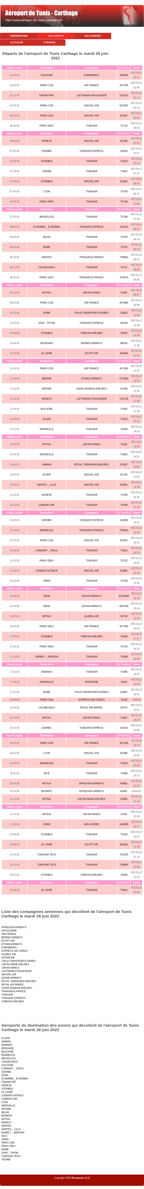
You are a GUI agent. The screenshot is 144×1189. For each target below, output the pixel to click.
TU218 (124, 834)
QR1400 (123, 606)
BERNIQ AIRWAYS (91, 343)
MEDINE (47, 378)
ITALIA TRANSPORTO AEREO (91, 312)
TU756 (124, 237)
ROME (46, 247)
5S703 (123, 616)
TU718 (124, 201)
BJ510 (123, 115)
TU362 (124, 409)
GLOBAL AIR (91, 616)
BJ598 (123, 753)
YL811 (124, 444)
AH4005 (124, 824)
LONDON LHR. (47, 505)
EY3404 (124, 378)
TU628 (124, 763)
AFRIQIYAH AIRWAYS (91, 783)
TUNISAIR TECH (46, 854)
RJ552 (123, 464)
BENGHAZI (46, 343)
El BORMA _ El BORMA (46, 226)
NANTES (47, 257)
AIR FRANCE (91, 85)
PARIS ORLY (47, 125)
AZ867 (124, 692)
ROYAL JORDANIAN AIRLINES (91, 464)
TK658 (124, 874)
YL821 (123, 717)
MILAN (46, 237)
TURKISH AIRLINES (91, 333)
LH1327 (124, 95)
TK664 (124, 636)
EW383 (124, 75)
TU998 (124, 773)
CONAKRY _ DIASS (47, 550)
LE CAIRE (46, 353)
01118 (124, 682)
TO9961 (124, 257)
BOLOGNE (47, 409)
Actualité (16, 42)
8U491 (123, 791)
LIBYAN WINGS (91, 292)
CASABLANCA (46, 267)
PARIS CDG (46, 85)
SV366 (124, 388)
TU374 (124, 419)
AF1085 (124, 302)
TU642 (124, 171)
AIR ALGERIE (91, 824)
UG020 (124, 323)
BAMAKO (46, 671)
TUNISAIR (91, 125)
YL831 (123, 814)
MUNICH (47, 398)
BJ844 (123, 570)
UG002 (124, 151)
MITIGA (46, 292)
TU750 (124, 191)
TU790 (124, 505)
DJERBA (47, 151)
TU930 (124, 429)
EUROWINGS (91, 75)
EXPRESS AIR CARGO (92, 699)
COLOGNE (47, 75)
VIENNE (46, 171)
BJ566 (123, 484)
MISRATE (46, 791)
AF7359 (124, 626)
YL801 (123, 292)
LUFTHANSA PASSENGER (91, 95)
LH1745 (124, 398)
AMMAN (46, 464)
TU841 (124, 550)
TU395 (124, 671)
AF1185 (124, 743)
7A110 (124, 699)
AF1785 (124, 85)
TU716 (124, 125)
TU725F (124, 854)
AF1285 (124, 368)
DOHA (46, 596)
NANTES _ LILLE (46, 484)
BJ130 (123, 474)
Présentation (19, 36)
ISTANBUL (47, 161)
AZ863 (124, 312)
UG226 (124, 226)
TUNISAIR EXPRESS (92, 151)
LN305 (123, 799)
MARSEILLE (47, 429)
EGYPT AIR (91, 353)
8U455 (123, 783)
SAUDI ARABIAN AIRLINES (91, 388)
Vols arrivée (92, 36)
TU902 (124, 454)
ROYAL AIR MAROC (91, 707)
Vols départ (56, 36)
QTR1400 (124, 596)
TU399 (124, 656)
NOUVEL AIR (91, 105)
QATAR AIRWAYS (91, 596)
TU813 (124, 890)
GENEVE (47, 141)
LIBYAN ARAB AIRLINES (91, 799)
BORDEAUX (47, 763)
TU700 (124, 494)
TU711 (123, 267)
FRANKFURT (46, 95)
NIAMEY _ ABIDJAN (46, 656)
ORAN (46, 580)
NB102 (124, 343)
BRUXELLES (47, 216)
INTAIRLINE (91, 682)
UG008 (124, 520)
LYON (47, 191)
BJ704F (124, 105)
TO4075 (124, 277)
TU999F (124, 864)
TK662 (124, 333)
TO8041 (124, 530)
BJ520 (123, 540)
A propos (49, 42)
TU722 (124, 560)
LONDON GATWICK (47, 570)
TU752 (124, 247)
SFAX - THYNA (46, 323)
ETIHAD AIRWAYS (91, 378)
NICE (47, 773)
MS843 (124, 844)
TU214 (124, 161)
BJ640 (123, 181)
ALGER (47, 419)
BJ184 (123, 141)
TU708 (124, 580)
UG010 (124, 727)
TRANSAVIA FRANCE (91, 257)
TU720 (124, 646)
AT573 (123, 707)
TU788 (124, 216)
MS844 (124, 353)
